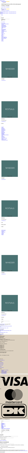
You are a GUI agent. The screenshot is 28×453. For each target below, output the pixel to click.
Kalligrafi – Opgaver (4, 371)
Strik (2, 222)
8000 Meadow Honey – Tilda (3, 332)
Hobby (2, 226)
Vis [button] (0, 326)
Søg (2, 431)
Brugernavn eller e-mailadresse (5, 436)
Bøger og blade (3, 224)
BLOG (1, 366)
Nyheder (2, 17)
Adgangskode (3, 437)
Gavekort (2, 317)
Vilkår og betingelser (4, 373)
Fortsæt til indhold (2, 0)
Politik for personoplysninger (23, 450)
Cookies (2, 370)
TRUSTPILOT (2, 367)
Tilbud (2, 319)
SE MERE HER (3, 80)
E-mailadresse (3, 443)
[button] (14, 2)
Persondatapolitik (3, 372)
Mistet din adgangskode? (3, 440)
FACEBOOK (1, 362)
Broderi (2, 123)
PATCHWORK (3, 19)
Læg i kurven (1, 334)
